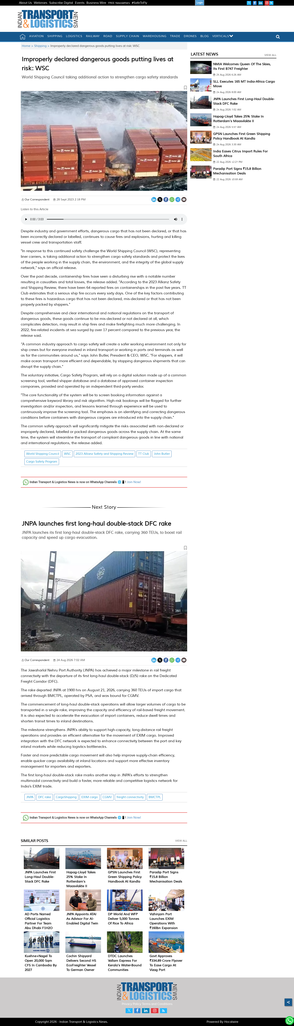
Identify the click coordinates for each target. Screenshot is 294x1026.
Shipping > (42, 46)
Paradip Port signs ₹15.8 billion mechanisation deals (166, 876)
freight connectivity (130, 797)
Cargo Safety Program (41, 462)
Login (200, 2)
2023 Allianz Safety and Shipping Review (104, 454)
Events (79, 3)
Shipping (54, 36)
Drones (190, 36)
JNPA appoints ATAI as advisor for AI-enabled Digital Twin (82, 918)
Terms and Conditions (157, 1004)
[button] (104, 88)
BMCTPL (155, 797)
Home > (28, 46)
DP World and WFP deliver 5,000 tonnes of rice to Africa (123, 918)
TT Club (143, 454)
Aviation (36, 36)
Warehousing (154, 36)
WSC (67, 454)
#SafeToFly (139, 3)
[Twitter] (159, 199)
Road (107, 36)
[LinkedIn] (153, 199)
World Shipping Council (42, 454)
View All (181, 840)
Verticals (220, 36)
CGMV (107, 797)
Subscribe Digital (61, 3)
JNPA (29, 797)
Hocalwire (231, 1022)
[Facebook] (165, 199)
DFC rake (44, 797)
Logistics (74, 36)
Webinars (40, 3)
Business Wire (96, 3)
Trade (175, 36)
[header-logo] (48, 19)
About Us (25, 3)
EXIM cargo (89, 797)
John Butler (162, 454)
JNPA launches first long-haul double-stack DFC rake (96, 523)
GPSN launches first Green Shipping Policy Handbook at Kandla (125, 876)
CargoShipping (66, 797)
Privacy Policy (131, 1004)
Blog (204, 36)
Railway (93, 36)
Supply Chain (127, 36)
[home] (22, 36)
